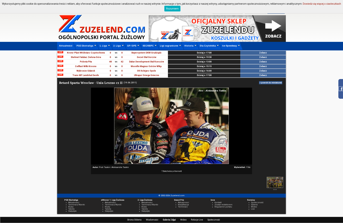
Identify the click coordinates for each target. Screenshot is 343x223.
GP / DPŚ (131, 46)
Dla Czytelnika (208, 46)
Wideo (183, 220)
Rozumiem (172, 8)
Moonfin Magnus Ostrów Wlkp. (146, 66)
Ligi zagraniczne (169, 46)
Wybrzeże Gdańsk (85, 71)
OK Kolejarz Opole (146, 71)
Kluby (70, 207)
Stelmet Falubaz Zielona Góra (86, 57)
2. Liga (117, 46)
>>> (275, 189)
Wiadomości (152, 220)
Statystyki (72, 211)
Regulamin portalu (223, 207)
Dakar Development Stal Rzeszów (146, 61)
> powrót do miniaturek (271, 83)
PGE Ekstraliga (84, 46)
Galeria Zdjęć (169, 220)
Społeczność (213, 220)
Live (253, 209)
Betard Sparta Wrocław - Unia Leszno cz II (91, 83)
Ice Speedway (229, 46)
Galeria (254, 205)
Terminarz (183, 207)
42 (122, 61)
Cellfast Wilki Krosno (85, 66)
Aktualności (65, 46)
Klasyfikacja (183, 205)
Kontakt (218, 202)
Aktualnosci (183, 202)
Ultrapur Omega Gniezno (146, 75)
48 (110, 61)
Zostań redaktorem (223, 205)
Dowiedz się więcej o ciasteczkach (322, 3)
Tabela (71, 209)
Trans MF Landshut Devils (86, 75)
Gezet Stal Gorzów (146, 57)
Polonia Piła (86, 61)
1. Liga (103, 46)
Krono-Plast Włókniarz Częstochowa (86, 53)
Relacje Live (197, 220)
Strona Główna (134, 220)
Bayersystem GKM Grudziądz (146, 53)
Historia (188, 46)
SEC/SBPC (148, 46)
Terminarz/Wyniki (76, 205)
